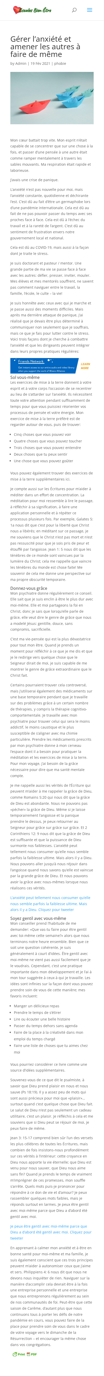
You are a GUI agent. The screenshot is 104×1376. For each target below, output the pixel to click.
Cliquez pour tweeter (56, 909)
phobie (60, 63)
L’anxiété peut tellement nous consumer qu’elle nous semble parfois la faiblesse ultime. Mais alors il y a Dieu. (50, 903)
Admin (21, 63)
